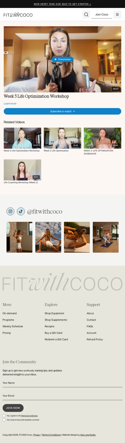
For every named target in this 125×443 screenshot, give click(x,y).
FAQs (90, 326)
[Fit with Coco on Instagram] (10, 211)
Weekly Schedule (13, 326)
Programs (8, 319)
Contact (91, 319)
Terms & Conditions (29, 415)
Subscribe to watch (60, 111)
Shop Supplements (56, 319)
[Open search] (86, 14)
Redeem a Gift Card (56, 339)
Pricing (7, 332)
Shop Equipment (54, 313)
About (90, 313)
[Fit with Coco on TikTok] (21, 211)
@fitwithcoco (44, 211)
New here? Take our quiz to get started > (62, 4)
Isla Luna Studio (88, 434)
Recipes (49, 326)
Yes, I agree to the (22, 415)
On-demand (10, 313)
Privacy (36, 434)
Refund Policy (95, 339)
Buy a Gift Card (53, 332)
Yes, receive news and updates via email (23, 420)
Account (91, 332)
